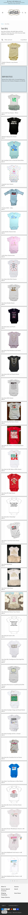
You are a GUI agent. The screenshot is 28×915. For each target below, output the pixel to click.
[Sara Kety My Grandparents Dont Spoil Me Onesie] (14, 649)
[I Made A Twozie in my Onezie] (14, 52)
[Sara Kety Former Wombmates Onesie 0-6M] (14, 818)
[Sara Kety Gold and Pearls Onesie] (14, 364)
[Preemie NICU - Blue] (14, 197)
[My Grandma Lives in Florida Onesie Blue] (14, 150)
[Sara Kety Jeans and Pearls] (14, 316)
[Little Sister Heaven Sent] (14, 245)
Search (16, 889)
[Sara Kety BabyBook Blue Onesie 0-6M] (14, 866)
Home (2, 24)
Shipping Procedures (4, 894)
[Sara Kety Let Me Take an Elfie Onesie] (14, 459)
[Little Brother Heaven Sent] (14, 221)
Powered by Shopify (17, 912)
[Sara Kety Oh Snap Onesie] (14, 482)
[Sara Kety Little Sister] (14, 577)
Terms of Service (5, 897)
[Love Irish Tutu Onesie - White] (14, 102)
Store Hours (17, 893)
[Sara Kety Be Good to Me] (14, 625)
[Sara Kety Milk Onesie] (14, 387)
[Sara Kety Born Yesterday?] (14, 506)
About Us (3, 886)
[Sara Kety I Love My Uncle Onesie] (14, 530)
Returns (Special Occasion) (5, 890)
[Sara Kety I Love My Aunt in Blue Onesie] (14, 770)
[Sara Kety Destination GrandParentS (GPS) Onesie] (14, 674)
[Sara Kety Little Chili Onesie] (14, 269)
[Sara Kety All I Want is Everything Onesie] (14, 435)
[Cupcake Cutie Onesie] (14, 173)
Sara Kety (7, 24)
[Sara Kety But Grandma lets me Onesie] (14, 747)
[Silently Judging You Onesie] (14, 126)
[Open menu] (2, 12)
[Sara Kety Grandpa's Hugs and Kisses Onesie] (14, 699)
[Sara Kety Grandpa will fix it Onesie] (14, 723)
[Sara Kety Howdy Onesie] (14, 292)
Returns (16, 886)
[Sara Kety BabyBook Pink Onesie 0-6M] (14, 842)
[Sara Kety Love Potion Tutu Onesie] (14, 601)
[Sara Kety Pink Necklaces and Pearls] (14, 340)
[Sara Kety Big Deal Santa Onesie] (14, 411)
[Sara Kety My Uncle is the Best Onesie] (14, 794)
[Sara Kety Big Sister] (14, 554)
